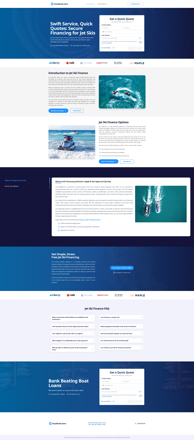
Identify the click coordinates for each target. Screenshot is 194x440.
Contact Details (106, 25)
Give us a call (84, 220)
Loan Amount (106, 35)
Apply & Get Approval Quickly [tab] (15, 180)
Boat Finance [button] (90, 4)
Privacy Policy (89, 437)
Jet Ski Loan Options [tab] (12, 186)
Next (135, 48)
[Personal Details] (113, 47)
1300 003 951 (77, 111)
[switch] (140, 42)
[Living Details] (120, 47)
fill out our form (95, 220)
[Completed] (124, 47)
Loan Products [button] (101, 4)
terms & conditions (107, 43)
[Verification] (115, 47)
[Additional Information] (122, 47)
